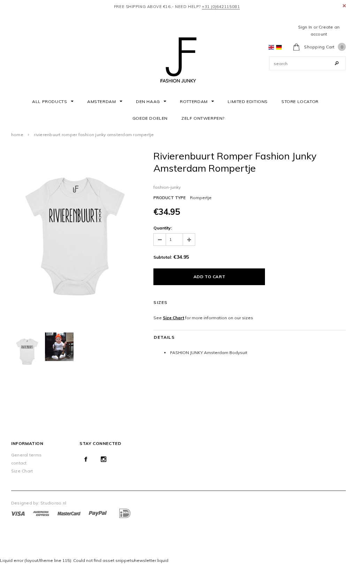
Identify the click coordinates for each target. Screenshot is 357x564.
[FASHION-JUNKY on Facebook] (85, 459)
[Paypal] (98, 513)
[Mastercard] (69, 513)
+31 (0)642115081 (221, 6)
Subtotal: (162, 257)
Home (17, 134)
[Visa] (18, 513)
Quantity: (162, 227)
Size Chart (173, 317)
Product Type (169, 197)
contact (19, 462)
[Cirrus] (124, 513)
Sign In (305, 27)
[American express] (41, 513)
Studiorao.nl (53, 503)
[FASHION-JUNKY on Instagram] (103, 459)
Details (164, 337)
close (344, 5)
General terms (26, 454)
